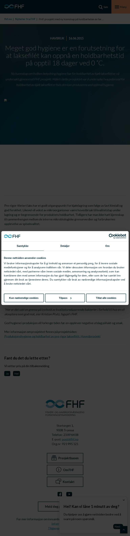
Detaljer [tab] (65, 245)
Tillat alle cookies (106, 297)
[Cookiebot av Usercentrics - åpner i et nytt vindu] (111, 236)
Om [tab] (107, 245)
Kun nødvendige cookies (23, 297)
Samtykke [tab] (22, 245)
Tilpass (63, 297)
